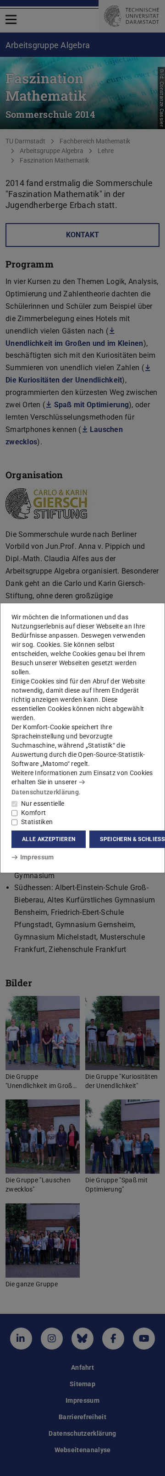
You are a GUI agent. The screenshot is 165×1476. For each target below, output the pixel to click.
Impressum (37, 857)
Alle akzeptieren (48, 839)
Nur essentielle (43, 803)
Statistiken (37, 821)
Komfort (33, 812)
